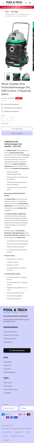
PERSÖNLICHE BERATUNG (11, 111)
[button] (3, 3)
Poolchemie (7, 369)
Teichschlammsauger (10, 389)
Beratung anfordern (18, 350)
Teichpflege (7, 393)
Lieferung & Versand (10, 339)
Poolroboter (7, 362)
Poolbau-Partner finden (11, 335)
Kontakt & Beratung (10, 332)
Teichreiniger (7, 386)
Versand (5, 436)
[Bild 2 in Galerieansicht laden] (17, 77)
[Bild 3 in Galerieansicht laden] (26, 77)
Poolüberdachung (9, 372)
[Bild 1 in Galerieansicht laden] (8, 77)
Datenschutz (18, 432)
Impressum (6, 440)
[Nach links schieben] (2, 77)
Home (7, 11)
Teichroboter (7, 382)
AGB (27, 432)
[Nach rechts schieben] (32, 77)
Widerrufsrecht (7, 432)
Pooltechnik (7, 365)
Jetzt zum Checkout (17, 133)
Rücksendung (7, 342)
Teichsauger (14, 11)
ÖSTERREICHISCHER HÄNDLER (13, 108)
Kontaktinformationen (17, 436)
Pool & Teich (9, 425)
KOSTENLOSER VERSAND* (11, 104)
